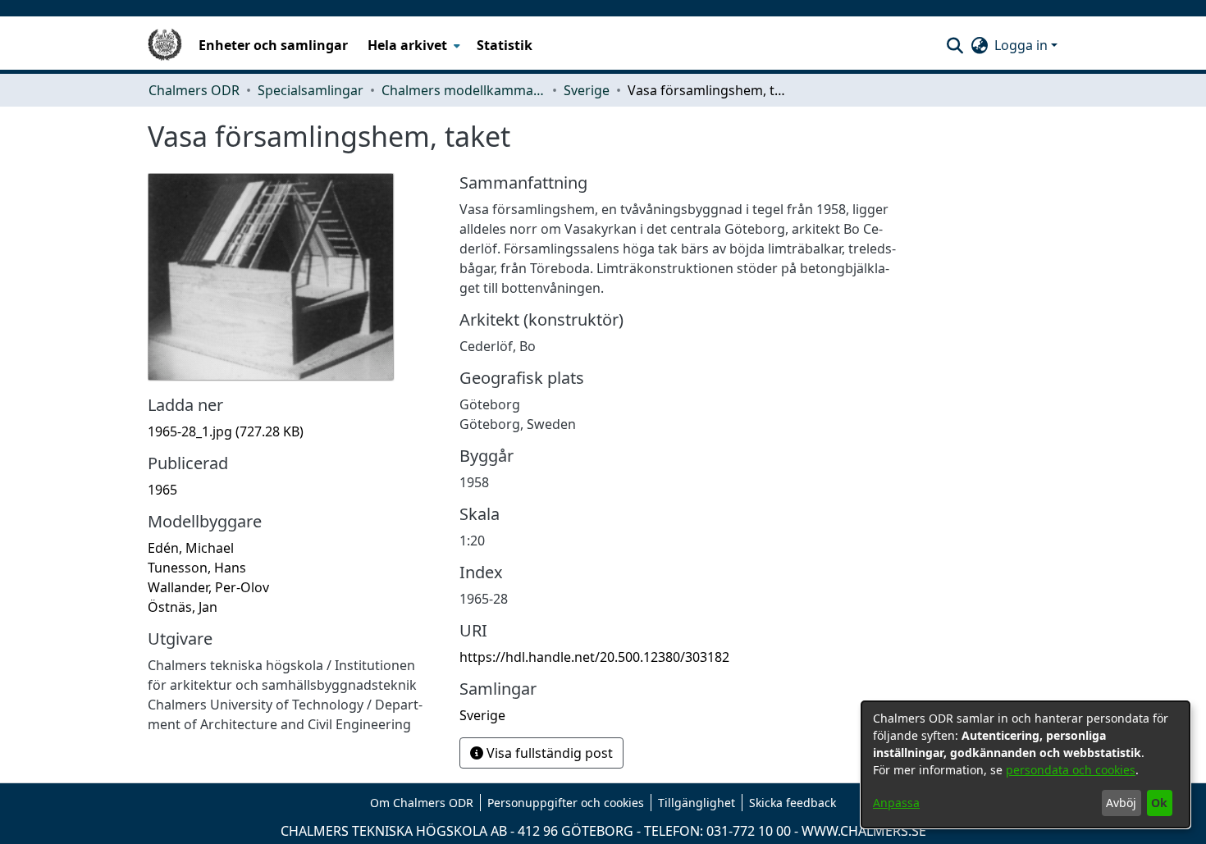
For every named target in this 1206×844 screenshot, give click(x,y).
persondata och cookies (1070, 770)
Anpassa (896, 802)
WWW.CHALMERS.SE (864, 831)
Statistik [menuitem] (504, 45)
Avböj (1121, 802)
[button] (954, 45)
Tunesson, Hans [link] (197, 568)
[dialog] (1025, 764)
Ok (1159, 802)
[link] (226, 431)
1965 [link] (162, 490)
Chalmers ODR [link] (194, 90)
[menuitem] (412, 45)
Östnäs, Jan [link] (182, 607)
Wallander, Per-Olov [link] (208, 587)
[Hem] (165, 45)
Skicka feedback (792, 802)
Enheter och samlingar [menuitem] (273, 45)
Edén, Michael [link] (191, 548)
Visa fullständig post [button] (548, 753)
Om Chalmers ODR (421, 802)
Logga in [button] (1022, 45)
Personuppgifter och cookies (565, 802)
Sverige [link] (587, 90)
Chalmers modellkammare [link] (463, 90)
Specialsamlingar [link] (310, 90)
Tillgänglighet (696, 802)
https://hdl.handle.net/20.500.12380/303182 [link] (594, 657)
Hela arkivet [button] (407, 45)
